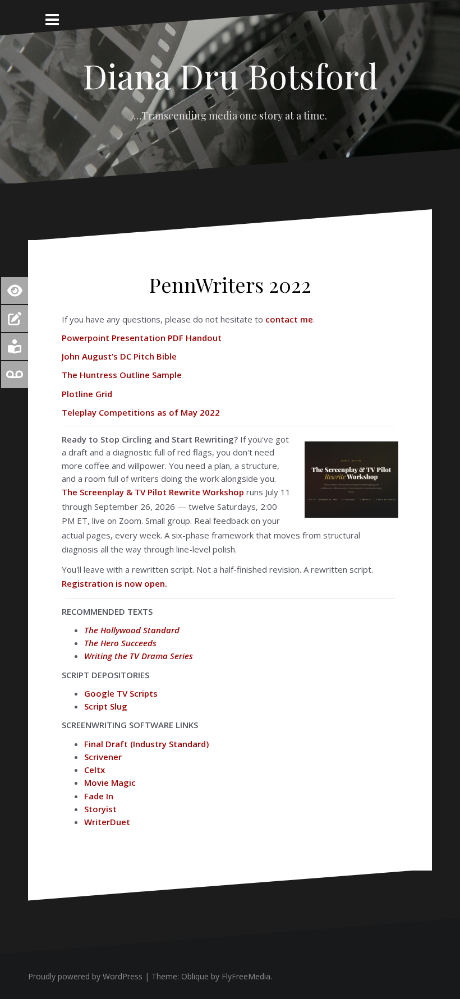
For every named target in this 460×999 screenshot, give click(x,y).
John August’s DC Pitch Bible (119, 356)
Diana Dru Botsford (230, 75)
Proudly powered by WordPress (85, 976)
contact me (288, 319)
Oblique (195, 976)
